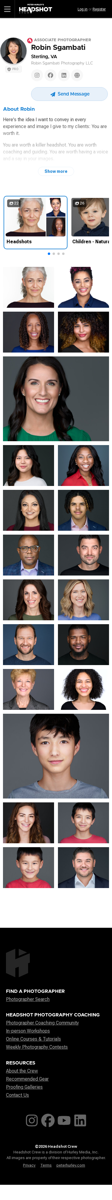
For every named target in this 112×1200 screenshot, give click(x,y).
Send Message (73, 94)
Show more (56, 171)
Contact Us (17, 1095)
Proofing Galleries (24, 1087)
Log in (83, 9)
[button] (49, 254)
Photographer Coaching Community (42, 1023)
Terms (46, 1165)
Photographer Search (28, 999)
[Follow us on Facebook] (48, 1119)
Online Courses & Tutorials (33, 1039)
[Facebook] (50, 75)
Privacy (29, 1165)
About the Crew (22, 1071)
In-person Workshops (28, 1031)
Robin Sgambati (58, 47)
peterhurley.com (70, 1165)
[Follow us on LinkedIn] (80, 1119)
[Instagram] (37, 75)
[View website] (77, 75)
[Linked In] (64, 75)
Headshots (19, 241)
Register (99, 9)
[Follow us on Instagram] (32, 1119)
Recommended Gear (27, 1079)
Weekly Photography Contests (37, 1047)
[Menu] (7, 9)
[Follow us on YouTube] (64, 1119)
